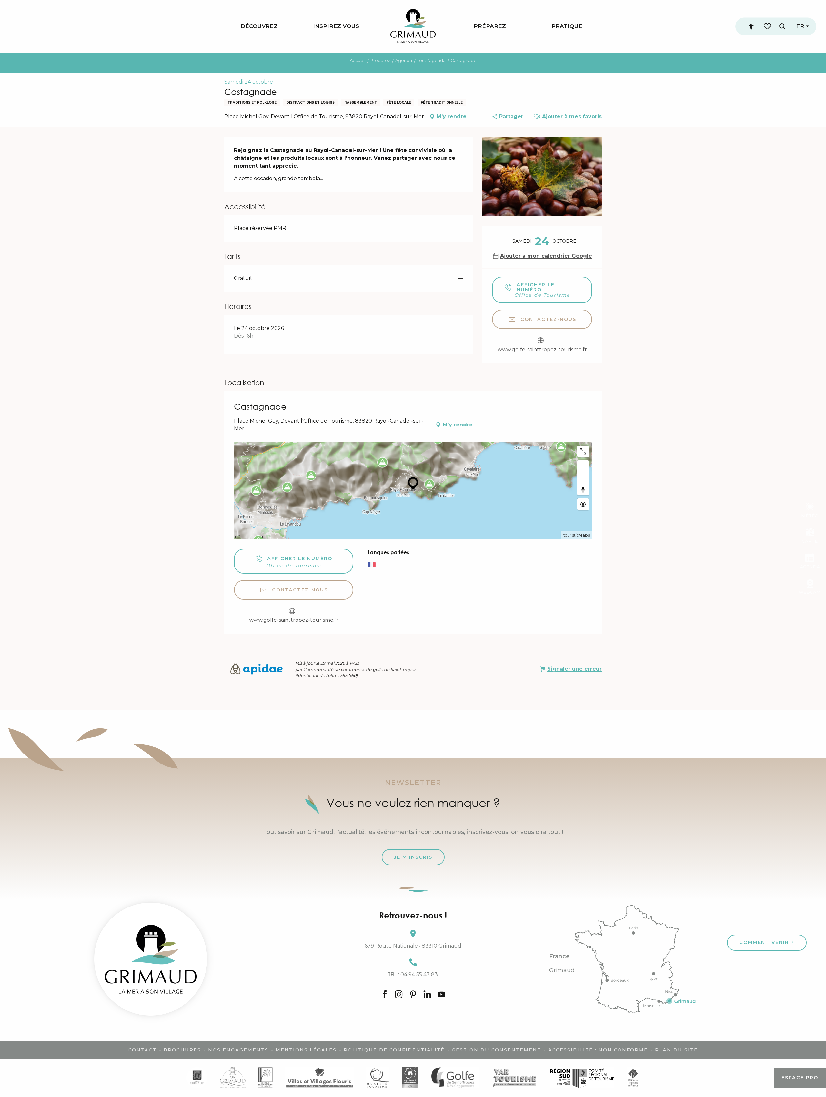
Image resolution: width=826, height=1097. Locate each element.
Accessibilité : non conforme (598, 1050)
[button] (782, 26)
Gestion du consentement (496, 1050)
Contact (142, 1050)
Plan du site (676, 1050)
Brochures (182, 1050)
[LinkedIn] (427, 995)
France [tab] (559, 956)
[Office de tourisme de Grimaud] (150, 959)
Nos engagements (238, 1050)
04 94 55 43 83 (413, 974)
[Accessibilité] (751, 26)
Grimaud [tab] (562, 970)
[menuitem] (259, 26)
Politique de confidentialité (394, 1050)
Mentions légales (306, 1050)
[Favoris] (768, 26)
